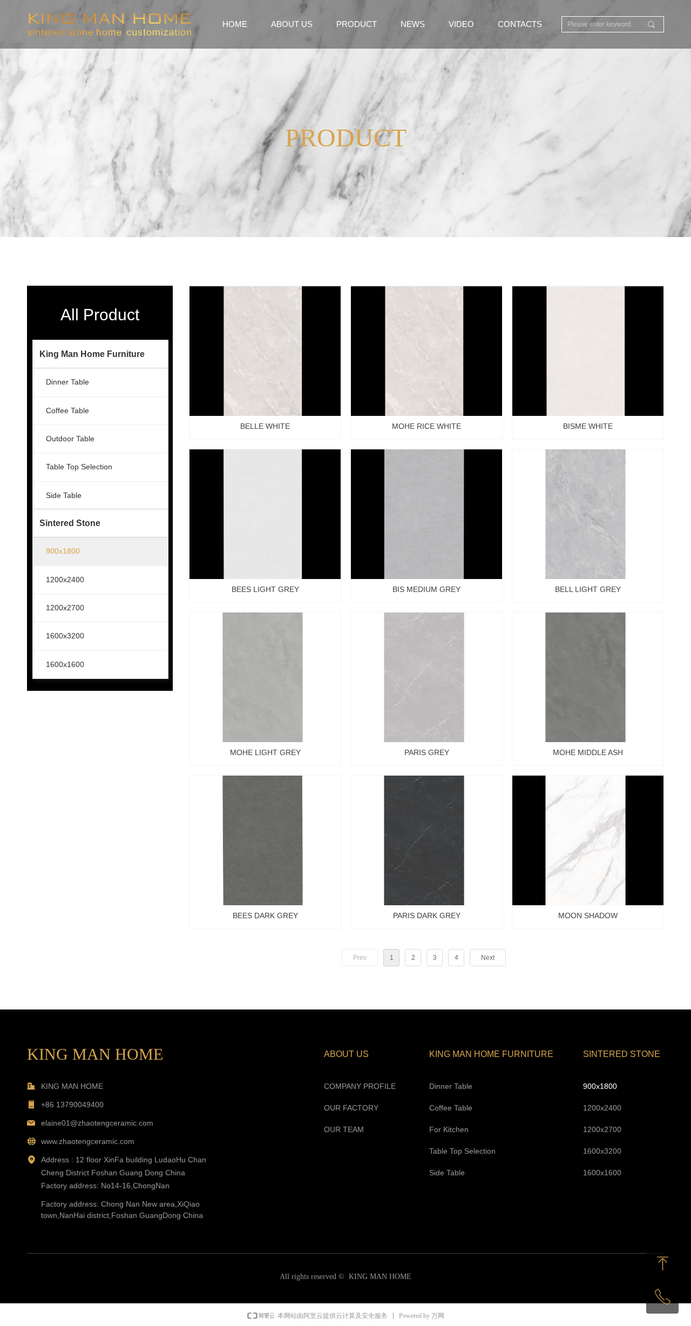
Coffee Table (67, 410)
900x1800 (63, 551)
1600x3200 (65, 635)
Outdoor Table (70, 438)
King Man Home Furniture (92, 354)
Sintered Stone (69, 523)
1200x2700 (65, 607)
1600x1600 (65, 664)
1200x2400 (65, 579)
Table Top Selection (79, 466)
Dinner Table (67, 382)
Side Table (64, 495)
